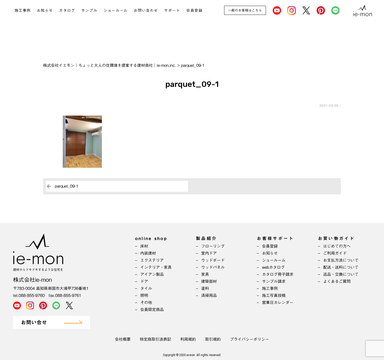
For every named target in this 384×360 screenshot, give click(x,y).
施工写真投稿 (274, 295)
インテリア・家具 (156, 267)
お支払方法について (340, 260)
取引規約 (213, 339)
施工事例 (23, 10)
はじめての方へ (337, 246)
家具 (205, 274)
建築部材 (209, 281)
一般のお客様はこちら (245, 10)
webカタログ (273, 267)
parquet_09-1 (66, 186)
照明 (144, 295)
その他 (146, 302)
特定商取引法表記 (155, 339)
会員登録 (194, 10)
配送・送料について (340, 267)
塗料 (205, 288)
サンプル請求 (274, 281)
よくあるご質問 (337, 281)
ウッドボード (213, 260)
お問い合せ (34, 323)
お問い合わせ (146, 10)
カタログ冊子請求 (277, 274)
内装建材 (148, 253)
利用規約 (188, 339)
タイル (146, 288)
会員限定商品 (152, 309)
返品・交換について (340, 274)
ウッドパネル (213, 267)
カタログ (67, 10)
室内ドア (209, 253)
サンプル (89, 10)
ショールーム (115, 10)
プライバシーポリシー (249, 339)
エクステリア (152, 260)
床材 (144, 246)
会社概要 (123, 339)
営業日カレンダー (277, 302)
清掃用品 (209, 295)
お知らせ (45, 10)
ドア (144, 281)
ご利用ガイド (335, 253)
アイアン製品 (152, 274)
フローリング (213, 246)
